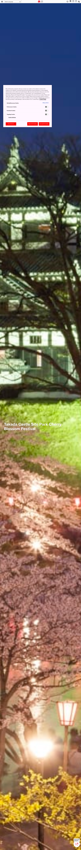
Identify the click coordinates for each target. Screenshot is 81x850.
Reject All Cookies (32, 123)
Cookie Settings (12, 117)
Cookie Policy (43, 99)
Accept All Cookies (44, 123)
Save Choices (11, 123)
